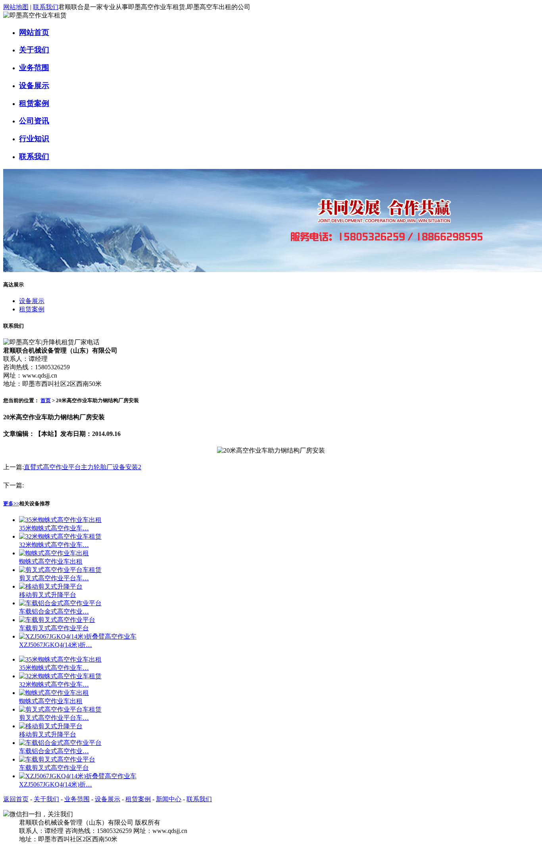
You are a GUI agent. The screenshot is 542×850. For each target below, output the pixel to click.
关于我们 (34, 50)
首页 (45, 400)
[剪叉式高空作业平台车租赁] (60, 569)
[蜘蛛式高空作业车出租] (54, 553)
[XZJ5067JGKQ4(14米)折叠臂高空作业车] (77, 636)
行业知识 (34, 138)
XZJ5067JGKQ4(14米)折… (55, 644)
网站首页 (34, 32)
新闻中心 (168, 799)
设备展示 (34, 85)
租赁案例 (34, 103)
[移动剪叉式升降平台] (51, 586)
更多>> (11, 504)
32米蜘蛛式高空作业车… (54, 544)
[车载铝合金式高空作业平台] (60, 603)
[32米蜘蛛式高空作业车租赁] (60, 536)
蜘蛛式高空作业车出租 (51, 561)
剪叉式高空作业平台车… (54, 578)
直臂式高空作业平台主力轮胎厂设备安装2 (82, 467)
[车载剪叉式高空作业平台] (57, 619)
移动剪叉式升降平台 (47, 594)
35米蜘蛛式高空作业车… (54, 528)
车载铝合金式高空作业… (54, 611)
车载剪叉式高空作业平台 (54, 628)
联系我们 (45, 7)
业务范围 (34, 67)
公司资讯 (34, 121)
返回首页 (16, 799)
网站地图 (16, 7)
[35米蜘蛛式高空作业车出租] (60, 519)
